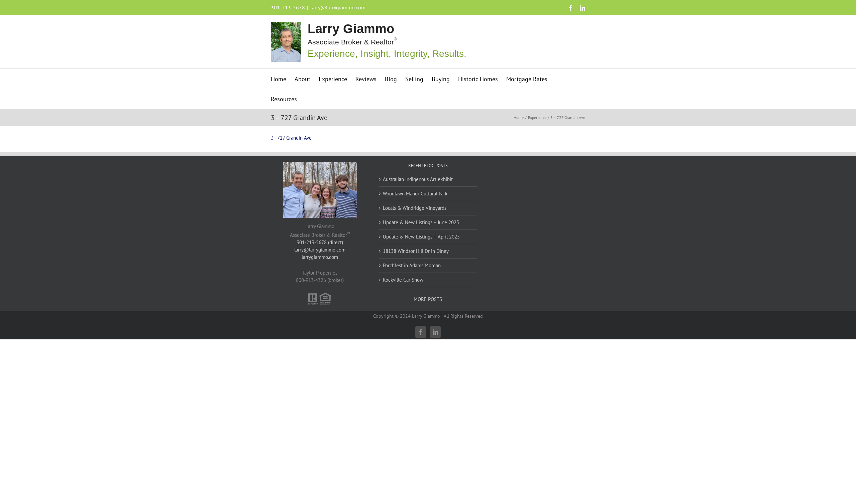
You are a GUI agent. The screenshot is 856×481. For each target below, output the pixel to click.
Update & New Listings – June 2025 (421, 222)
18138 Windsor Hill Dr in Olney (416, 251)
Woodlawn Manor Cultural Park (415, 193)
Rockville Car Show (403, 280)
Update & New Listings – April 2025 (421, 236)
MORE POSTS (428, 299)
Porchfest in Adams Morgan (412, 265)
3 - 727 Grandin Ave (291, 138)
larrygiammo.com (320, 257)
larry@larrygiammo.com (337, 7)
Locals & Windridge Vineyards (414, 208)
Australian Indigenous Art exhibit (418, 179)
